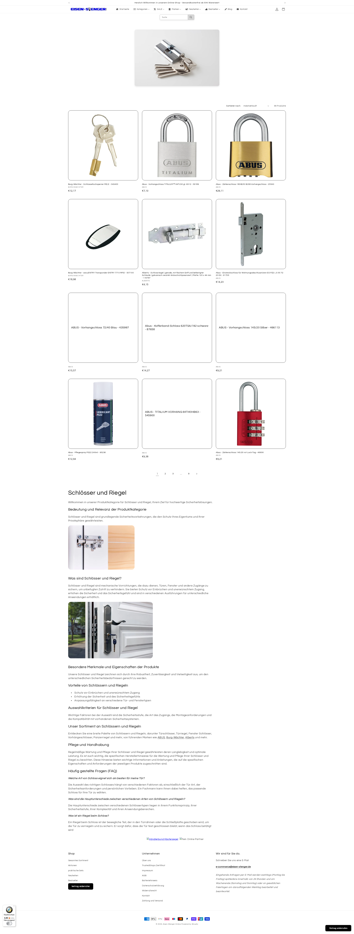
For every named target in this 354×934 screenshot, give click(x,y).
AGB (144, 876)
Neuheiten (73, 876)
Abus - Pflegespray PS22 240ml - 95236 (87, 452)
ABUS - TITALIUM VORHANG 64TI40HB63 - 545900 (173, 413)
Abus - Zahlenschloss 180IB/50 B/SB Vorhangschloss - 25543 (245, 184)
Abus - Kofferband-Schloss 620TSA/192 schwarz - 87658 (176, 327)
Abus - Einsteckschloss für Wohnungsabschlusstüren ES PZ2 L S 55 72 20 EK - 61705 (249, 274)
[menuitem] (122, 9)
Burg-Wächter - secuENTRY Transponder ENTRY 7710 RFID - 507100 (101, 273)
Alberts (189, 737)
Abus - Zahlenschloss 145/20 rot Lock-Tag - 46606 (240, 452)
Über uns (146, 860)
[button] (283, 9)
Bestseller (73, 880)
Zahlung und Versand (152, 901)
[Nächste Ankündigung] (285, 3)
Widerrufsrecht (149, 891)
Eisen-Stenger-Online (172, 924)
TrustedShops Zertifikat (153, 865)
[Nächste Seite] (196, 474)
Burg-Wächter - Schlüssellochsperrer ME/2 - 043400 (93, 184)
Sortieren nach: (233, 106)
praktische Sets (76, 871)
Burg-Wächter (175, 737)
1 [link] (157, 474)
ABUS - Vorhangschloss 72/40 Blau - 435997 (100, 327)
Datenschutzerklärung (153, 886)
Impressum (147, 871)
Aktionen (72, 865)
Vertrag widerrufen (80, 886)
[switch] (9, 923)
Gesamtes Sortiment (78, 860)
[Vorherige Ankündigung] (69, 3)
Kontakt (146, 896)
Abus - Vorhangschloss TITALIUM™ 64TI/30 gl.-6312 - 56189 (170, 184)
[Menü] (14, 906)
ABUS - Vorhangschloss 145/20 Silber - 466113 (249, 327)
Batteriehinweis (149, 880)
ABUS (161, 737)
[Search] (191, 17)
